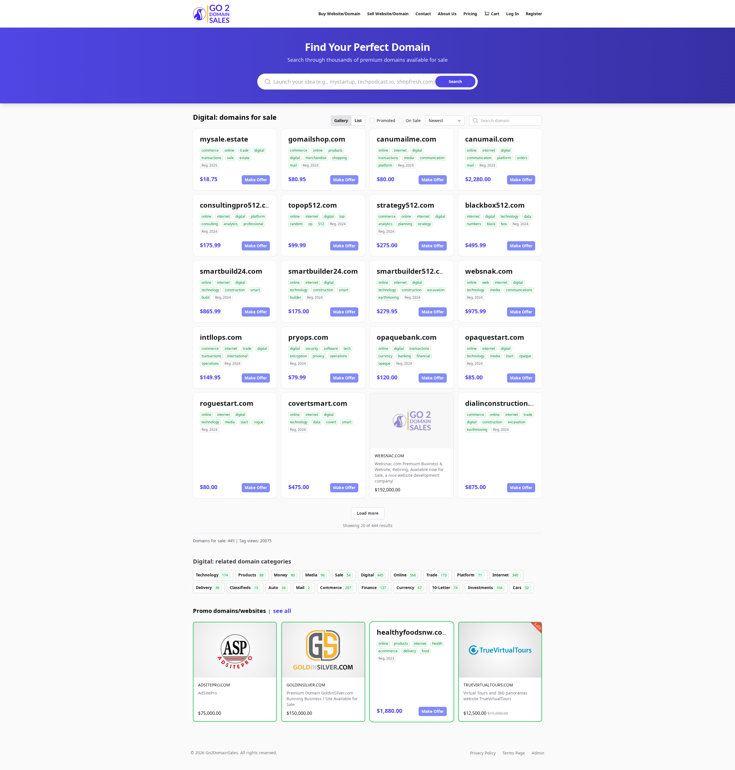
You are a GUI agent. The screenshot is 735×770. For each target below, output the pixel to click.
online (229, 150)
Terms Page (513, 753)
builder (295, 297)
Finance (373, 587)
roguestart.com (227, 403)
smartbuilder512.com (413, 271)
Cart (495, 13)
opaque (384, 363)
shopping (339, 157)
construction (235, 289)
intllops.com (221, 337)
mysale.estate (224, 139)
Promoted (386, 120)
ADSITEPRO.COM (214, 685)
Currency (409, 587)
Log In (512, 13)
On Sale (413, 120)
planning (405, 223)
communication (432, 157)
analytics (231, 223)
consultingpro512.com (238, 205)
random (296, 223)
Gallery (341, 120)
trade (244, 150)
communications (519, 289)
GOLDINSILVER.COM (306, 685)
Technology (212, 575)
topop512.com (312, 205)
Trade (436, 575)
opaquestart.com (494, 337)
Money (284, 575)
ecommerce (388, 651)
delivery (409, 651)
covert (331, 422)
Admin (538, 753)
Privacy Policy (483, 753)
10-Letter (445, 587)
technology (509, 216)
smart (255, 289)
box (504, 223)
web (485, 282)
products (335, 150)
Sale (343, 575)
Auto (277, 587)
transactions (211, 157)
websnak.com (489, 271)
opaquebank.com (407, 337)
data (527, 216)
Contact (423, 13)
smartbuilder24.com (323, 271)
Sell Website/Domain (388, 13)
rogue (258, 422)
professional (253, 223)
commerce (210, 150)
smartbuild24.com (231, 271)
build (205, 297)
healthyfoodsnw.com (413, 632)
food (425, 651)
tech (347, 348)
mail (293, 165)
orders (522, 157)
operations (210, 363)
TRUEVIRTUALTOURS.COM (488, 685)
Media (315, 575)
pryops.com (308, 337)
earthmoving (388, 297)
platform (385, 165)
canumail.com (489, 139)
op (310, 223)
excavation (435, 289)
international (237, 356)
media (409, 157)
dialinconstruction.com (505, 403)
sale (230, 157)
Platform (469, 575)
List (358, 120)
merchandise (315, 157)
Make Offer (256, 179)
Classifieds (244, 587)
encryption (298, 356)
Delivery (207, 587)
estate (244, 157)
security (311, 348)
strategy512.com (405, 205)
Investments (485, 587)
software (331, 348)
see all (282, 611)
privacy (318, 356)
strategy (424, 223)
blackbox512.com (495, 205)
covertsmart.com (317, 403)
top (342, 216)
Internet (505, 575)
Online (405, 575)
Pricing (470, 13)
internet (400, 150)
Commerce (335, 587)
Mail (303, 587)
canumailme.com (406, 139)
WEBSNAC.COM (389, 455)
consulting (210, 223)
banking (404, 356)
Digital (372, 575)
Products (251, 575)
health (437, 643)
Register (534, 13)
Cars (521, 587)
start (509, 356)
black (491, 223)
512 (321, 223)
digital (259, 150)
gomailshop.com (316, 139)
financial (423, 356)
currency (385, 356)
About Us (447, 13)
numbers (474, 223)
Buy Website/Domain (339, 13)
